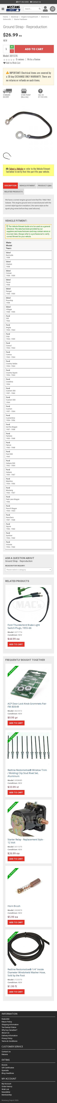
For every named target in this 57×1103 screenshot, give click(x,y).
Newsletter (6, 1092)
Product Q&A (44, 185)
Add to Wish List (13, 62)
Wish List (5, 1089)
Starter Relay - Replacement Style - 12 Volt (26, 841)
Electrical (14, 17)
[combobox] (28, 570)
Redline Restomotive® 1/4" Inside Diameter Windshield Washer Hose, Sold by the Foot (27, 972)
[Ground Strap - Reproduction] (28, 125)
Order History (7, 1086)
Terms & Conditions (9, 1041)
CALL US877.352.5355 (42, 96)
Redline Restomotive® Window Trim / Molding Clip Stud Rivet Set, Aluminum (27, 773)
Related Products (13, 191)
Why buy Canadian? (9, 1030)
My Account (6, 1084)
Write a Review (33, 59)
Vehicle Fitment (27, 185)
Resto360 (5, 1019)
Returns (5, 1054)
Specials (5, 1070)
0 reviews (20, 59)
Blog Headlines (8, 1073)
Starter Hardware (20, 19)
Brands (4, 1065)
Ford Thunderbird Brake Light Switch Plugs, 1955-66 (24, 626)
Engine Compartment (29, 17)
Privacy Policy (7, 1038)
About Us (5, 1033)
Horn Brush (14, 906)
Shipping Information (10, 1024)
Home (5, 17)
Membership (7, 1095)
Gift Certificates (8, 1068)
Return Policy (7, 1022)
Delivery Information (10, 1036)
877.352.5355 (23, 2)
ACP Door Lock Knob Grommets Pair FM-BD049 (27, 705)
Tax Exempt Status (9, 1027)
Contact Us (36, 2)
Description (10, 185)
